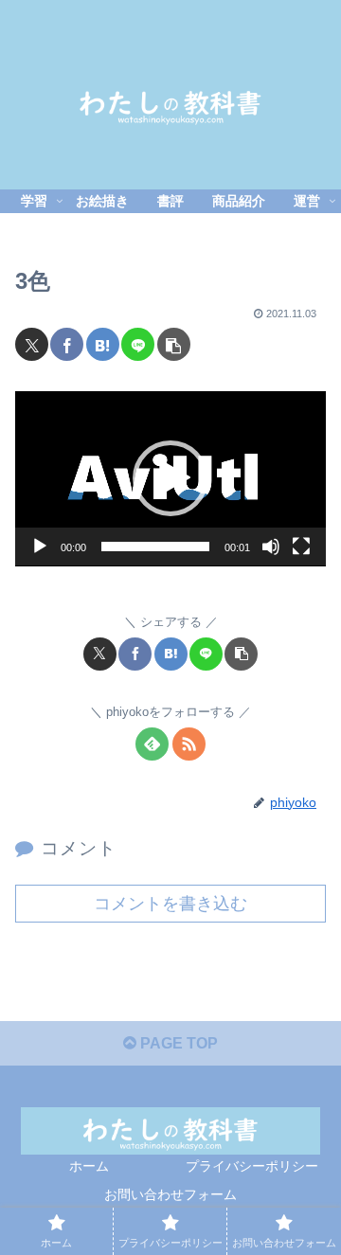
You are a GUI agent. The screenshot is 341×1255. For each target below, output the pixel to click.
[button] (173, 344)
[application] (170, 478)
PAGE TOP (177, 1043)
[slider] (155, 546)
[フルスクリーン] (301, 546)
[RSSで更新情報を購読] (189, 744)
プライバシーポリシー (252, 1166)
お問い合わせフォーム (170, 1194)
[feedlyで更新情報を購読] (152, 744)
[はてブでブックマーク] (102, 344)
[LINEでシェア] (137, 344)
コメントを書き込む (170, 903)
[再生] (39, 546)
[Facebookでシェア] (66, 344)
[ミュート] (270, 546)
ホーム (89, 1166)
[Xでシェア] (31, 344)
